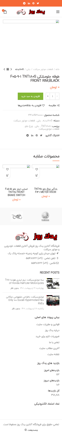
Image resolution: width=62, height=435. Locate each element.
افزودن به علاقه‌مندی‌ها (29, 105)
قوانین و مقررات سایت (47, 324)
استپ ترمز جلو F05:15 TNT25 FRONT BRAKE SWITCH (16, 192)
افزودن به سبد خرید (30, 96)
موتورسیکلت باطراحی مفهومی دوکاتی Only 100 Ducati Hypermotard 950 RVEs (25, 300)
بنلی (28, 69)
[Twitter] (38, 3)
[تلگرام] (24, 3)
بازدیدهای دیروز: (51, 380)
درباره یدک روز (52, 330)
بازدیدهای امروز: (51, 370)
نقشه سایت (53, 354)
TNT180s (46, 126)
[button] (37, 175)
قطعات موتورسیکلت (49, 129)
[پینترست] (33, 3)
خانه (57, 69)
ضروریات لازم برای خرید (47, 336)
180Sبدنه (19, 69)
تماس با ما (54, 342)
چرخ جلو (29, 126)
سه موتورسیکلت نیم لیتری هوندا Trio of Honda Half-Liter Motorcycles (24, 281)
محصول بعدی (4, 69)
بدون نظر (15, 288)
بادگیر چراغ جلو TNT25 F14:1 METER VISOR (45, 190)
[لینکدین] (29, 3)
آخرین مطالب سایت (49, 348)
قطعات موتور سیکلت (43, 69)
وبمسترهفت (32, 430)
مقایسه (52, 105)
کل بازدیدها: (53, 390)
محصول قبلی (11, 69)
